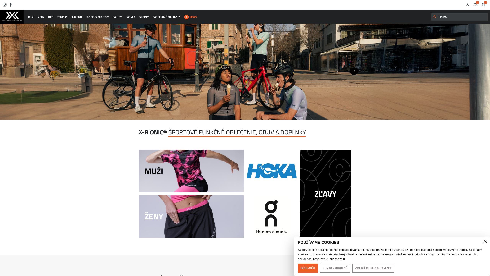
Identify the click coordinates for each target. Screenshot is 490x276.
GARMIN (131, 17)
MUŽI (31, 17)
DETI (51, 17)
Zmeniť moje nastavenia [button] (373, 267)
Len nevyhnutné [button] (335, 267)
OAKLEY (117, 17)
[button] (354, 71)
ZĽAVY (193, 17)
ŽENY (41, 17)
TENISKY (62, 17)
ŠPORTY (144, 17)
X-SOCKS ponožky (97, 17)
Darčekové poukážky (166, 17)
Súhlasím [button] (308, 267)
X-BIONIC (76, 17)
